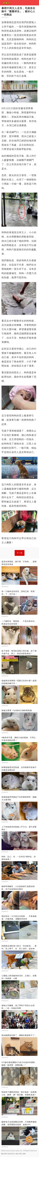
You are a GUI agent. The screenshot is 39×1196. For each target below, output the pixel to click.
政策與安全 (11, 1154)
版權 (24, 1154)
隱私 (20, 1154)
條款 (17, 1154)
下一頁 (19, 553)
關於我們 (4, 1154)
